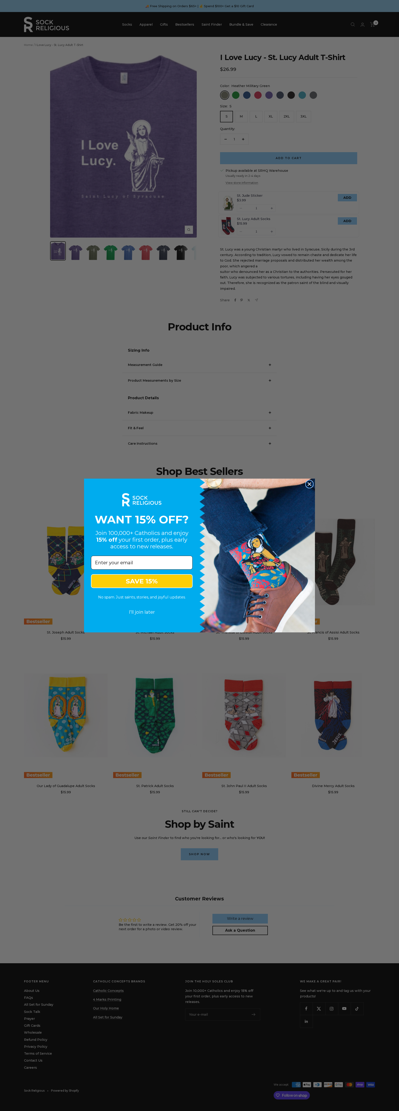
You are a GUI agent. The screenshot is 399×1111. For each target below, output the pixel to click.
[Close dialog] (309, 484)
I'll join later (142, 612)
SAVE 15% (142, 581)
